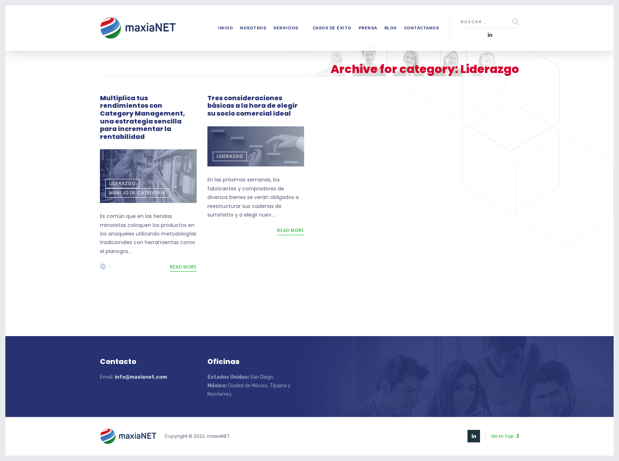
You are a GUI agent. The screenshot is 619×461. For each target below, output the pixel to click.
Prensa (368, 27)
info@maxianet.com (141, 377)
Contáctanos (421, 27)
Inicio (225, 27)
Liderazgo (122, 183)
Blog (390, 27)
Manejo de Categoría (137, 193)
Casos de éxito (332, 27)
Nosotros (253, 27)
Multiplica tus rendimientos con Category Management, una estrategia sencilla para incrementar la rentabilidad (142, 117)
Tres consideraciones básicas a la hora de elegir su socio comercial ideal (252, 105)
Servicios (285, 27)
